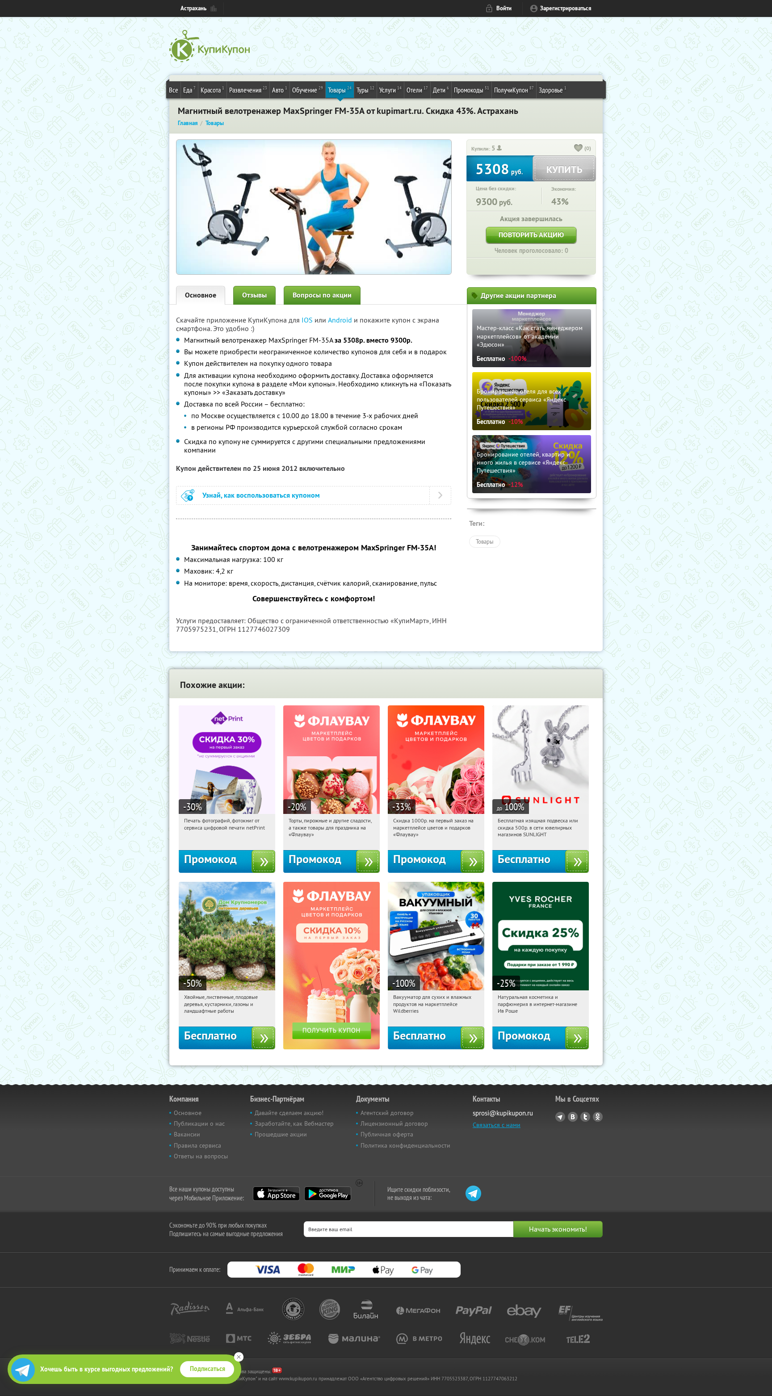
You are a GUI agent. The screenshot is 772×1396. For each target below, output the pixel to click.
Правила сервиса (197, 1145)
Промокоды (471, 89)
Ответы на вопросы (201, 1156)
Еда (189, 89)
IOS (308, 319)
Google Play (327, 1193)
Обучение (307, 89)
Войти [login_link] (504, 8)
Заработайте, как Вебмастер (294, 1123)
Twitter (585, 1117)
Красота (212, 89)
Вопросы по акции (322, 295)
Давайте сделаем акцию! (289, 1113)
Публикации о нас (199, 1123)
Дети (441, 89)
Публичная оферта (387, 1134)
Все (173, 89)
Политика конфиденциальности (405, 1145)
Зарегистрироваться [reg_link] (566, 8)
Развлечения (248, 89)
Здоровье (552, 89)
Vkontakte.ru (573, 1117)
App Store (276, 1193)
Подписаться (207, 1369)
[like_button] (578, 148)
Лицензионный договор (394, 1123)
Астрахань (193, 8)
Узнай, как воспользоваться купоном (261, 495)
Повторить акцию (531, 234)
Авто (279, 89)
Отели (417, 89)
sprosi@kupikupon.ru (503, 1113)
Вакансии (187, 1134)
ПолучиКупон (514, 89)
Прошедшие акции (281, 1134)
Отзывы (254, 295)
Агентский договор (387, 1113)
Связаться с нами (496, 1125)
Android (341, 319)
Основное (200, 295)
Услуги (390, 89)
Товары (340, 89)
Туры (365, 89)
